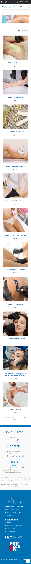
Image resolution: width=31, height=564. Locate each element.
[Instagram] (26, 562)
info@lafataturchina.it (16, 456)
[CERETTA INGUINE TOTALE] (15, 220)
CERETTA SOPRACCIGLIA (15, 339)
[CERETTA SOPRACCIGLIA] (15, 324)
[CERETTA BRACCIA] (15, 82)
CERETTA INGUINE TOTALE (15, 235)
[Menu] (21, 6)
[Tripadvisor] (29, 562)
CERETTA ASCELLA (15, 63)
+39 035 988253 (17, 452)
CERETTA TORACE (15, 409)
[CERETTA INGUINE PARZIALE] (15, 185)
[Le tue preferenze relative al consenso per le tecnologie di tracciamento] (28, 561)
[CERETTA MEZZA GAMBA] (15, 254)
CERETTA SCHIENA (15, 304)
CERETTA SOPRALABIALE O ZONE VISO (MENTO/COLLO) (15, 374)
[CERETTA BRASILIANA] (15, 117)
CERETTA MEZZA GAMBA (15, 269)
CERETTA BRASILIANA (15, 132)
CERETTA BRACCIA (15, 97)
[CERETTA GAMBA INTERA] (15, 151)
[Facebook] (23, 562)
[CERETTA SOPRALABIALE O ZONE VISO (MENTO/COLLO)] (15, 358)
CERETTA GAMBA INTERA (15, 166)
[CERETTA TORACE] (15, 394)
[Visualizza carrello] (29, 6)
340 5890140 (17, 454)
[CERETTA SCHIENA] (15, 289)
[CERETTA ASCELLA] (15, 48)
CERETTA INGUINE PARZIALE (15, 201)
